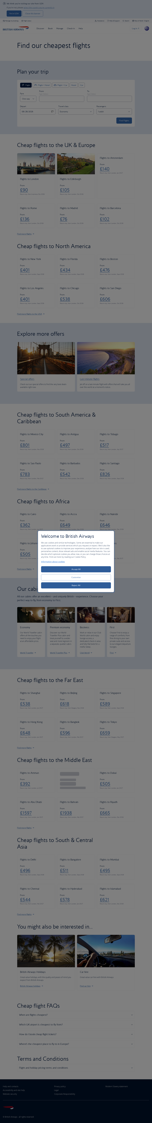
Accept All (76, 569)
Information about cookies (53, 561)
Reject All (76, 585)
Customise (76, 577)
